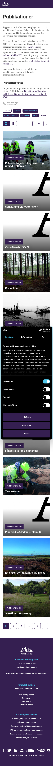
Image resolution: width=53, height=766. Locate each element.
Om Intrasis (26, 698)
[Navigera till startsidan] (26, 654)
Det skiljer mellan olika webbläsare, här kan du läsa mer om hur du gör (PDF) (25, 93)
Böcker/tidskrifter (30, 111)
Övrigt (43, 115)
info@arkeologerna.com (26, 667)
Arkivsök (32, 46)
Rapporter (25, 115)
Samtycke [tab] (9, 337)
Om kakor (26, 701)
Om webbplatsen (26, 694)
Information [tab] (26, 337)
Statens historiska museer (26, 755)
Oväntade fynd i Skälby (26, 738)
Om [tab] (43, 337)
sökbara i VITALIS (12, 55)
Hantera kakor (26, 704)
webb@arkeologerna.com (26, 688)
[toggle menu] (49, 3)
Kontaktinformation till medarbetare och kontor (26, 673)
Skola (35, 115)
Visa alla (7, 111)
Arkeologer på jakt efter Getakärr (26, 718)
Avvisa (26, 434)
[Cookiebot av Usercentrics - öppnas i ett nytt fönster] (39, 330)
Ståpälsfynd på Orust (26, 722)
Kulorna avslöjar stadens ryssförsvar (26, 734)
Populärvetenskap (10, 115)
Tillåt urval (26, 425)
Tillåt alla (26, 417)
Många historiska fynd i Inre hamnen (26, 730)
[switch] (46, 389)
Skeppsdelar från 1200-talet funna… (26, 726)
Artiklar (17, 111)
